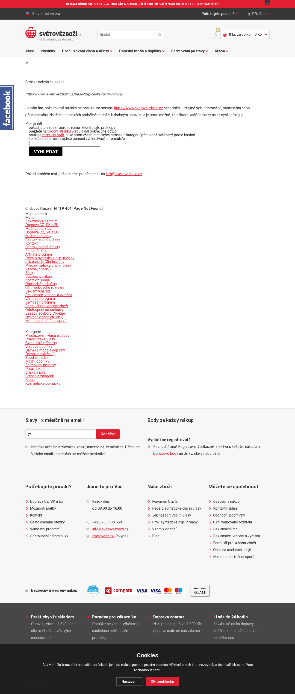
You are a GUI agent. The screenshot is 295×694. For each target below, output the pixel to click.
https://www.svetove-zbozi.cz (138, 108)
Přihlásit (259, 14)
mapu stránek (53, 135)
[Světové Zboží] (27, 63)
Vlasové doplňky (38, 346)
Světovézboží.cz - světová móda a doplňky (53, 34)
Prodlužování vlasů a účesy (85, 51)
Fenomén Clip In (165, 501)
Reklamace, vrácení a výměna (236, 536)
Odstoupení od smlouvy (49, 536)
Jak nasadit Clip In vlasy (171, 515)
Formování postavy (188, 51)
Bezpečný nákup (226, 501)
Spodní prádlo (36, 357)
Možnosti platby (43, 508)
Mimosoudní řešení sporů (233, 557)
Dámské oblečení (39, 354)
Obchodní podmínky (229, 515)
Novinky (48, 51)
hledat (159, 34)
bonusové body (165, 453)
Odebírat (108, 434)
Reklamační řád (225, 529)
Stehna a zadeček (39, 376)
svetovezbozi (103, 536)
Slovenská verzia (46, 14)
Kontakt (36, 515)
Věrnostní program (44, 529)
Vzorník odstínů (164, 529)
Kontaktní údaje (225, 508)
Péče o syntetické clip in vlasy (176, 508)
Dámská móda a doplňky (140, 51)
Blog (155, 536)
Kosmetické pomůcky (42, 383)
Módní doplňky (37, 361)
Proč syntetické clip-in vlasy (175, 522)
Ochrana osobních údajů (232, 550)
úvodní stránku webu (63, 131)
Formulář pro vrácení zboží (234, 543)
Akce (29, 51)
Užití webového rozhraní (232, 522)
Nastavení (129, 681)
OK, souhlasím (162, 681)
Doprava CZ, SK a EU (46, 501)
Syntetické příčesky (41, 343)
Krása (220, 51)
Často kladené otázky (47, 522)
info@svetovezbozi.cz (124, 174)
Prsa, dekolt (35, 368)
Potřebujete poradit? (217, 14)
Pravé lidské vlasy (40, 339)
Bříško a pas (35, 372)
